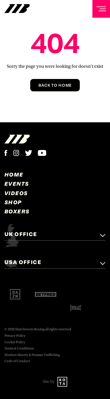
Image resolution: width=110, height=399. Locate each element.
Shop (13, 202)
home (13, 174)
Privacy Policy (15, 336)
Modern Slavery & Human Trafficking (32, 355)
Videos (16, 193)
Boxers (16, 211)
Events (16, 183)
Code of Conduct (17, 361)
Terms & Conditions (19, 348)
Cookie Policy (14, 342)
